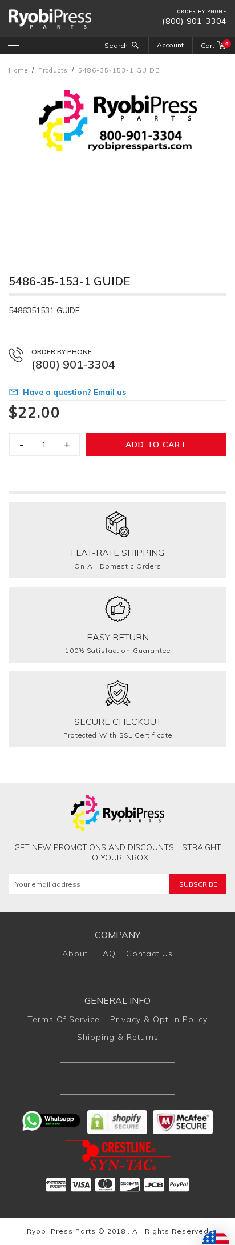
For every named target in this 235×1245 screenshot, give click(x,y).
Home (18, 70)
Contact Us (149, 953)
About (75, 953)
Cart (213, 45)
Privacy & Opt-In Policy (159, 1019)
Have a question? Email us (74, 392)
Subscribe (198, 884)
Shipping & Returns (118, 1037)
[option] (117, 163)
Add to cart (156, 444)
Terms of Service (63, 1019)
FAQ (107, 953)
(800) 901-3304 (194, 21)
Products (53, 70)
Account (170, 45)
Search (116, 45)
